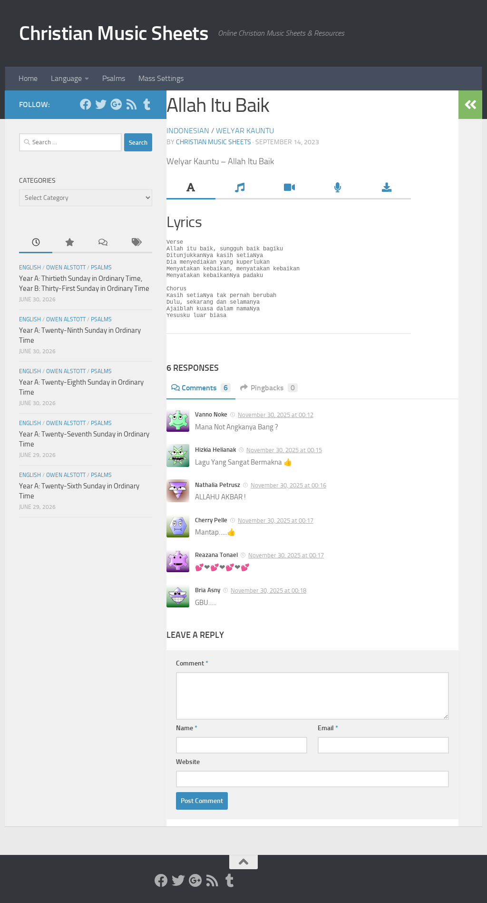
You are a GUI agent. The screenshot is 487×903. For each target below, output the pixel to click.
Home (28, 78)
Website (188, 762)
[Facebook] (85, 104)
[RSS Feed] (131, 104)
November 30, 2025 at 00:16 (288, 485)
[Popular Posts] (69, 243)
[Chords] (239, 188)
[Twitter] (101, 104)
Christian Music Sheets (113, 33)
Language (66, 78)
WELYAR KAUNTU (245, 130)
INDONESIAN (187, 130)
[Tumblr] (146, 104)
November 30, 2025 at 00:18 (268, 590)
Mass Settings (161, 78)
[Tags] (135, 243)
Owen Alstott (66, 267)
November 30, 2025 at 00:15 (284, 450)
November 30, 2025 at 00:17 (275, 520)
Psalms (113, 78)
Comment (192, 663)
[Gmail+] (116, 104)
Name (186, 728)
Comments (205, 387)
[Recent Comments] (102, 243)
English (30, 267)
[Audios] (337, 188)
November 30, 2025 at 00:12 (275, 414)
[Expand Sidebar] (470, 104)
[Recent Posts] (35, 243)
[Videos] (288, 188)
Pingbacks (273, 387)
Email (328, 728)
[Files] (386, 188)
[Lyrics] (190, 188)
